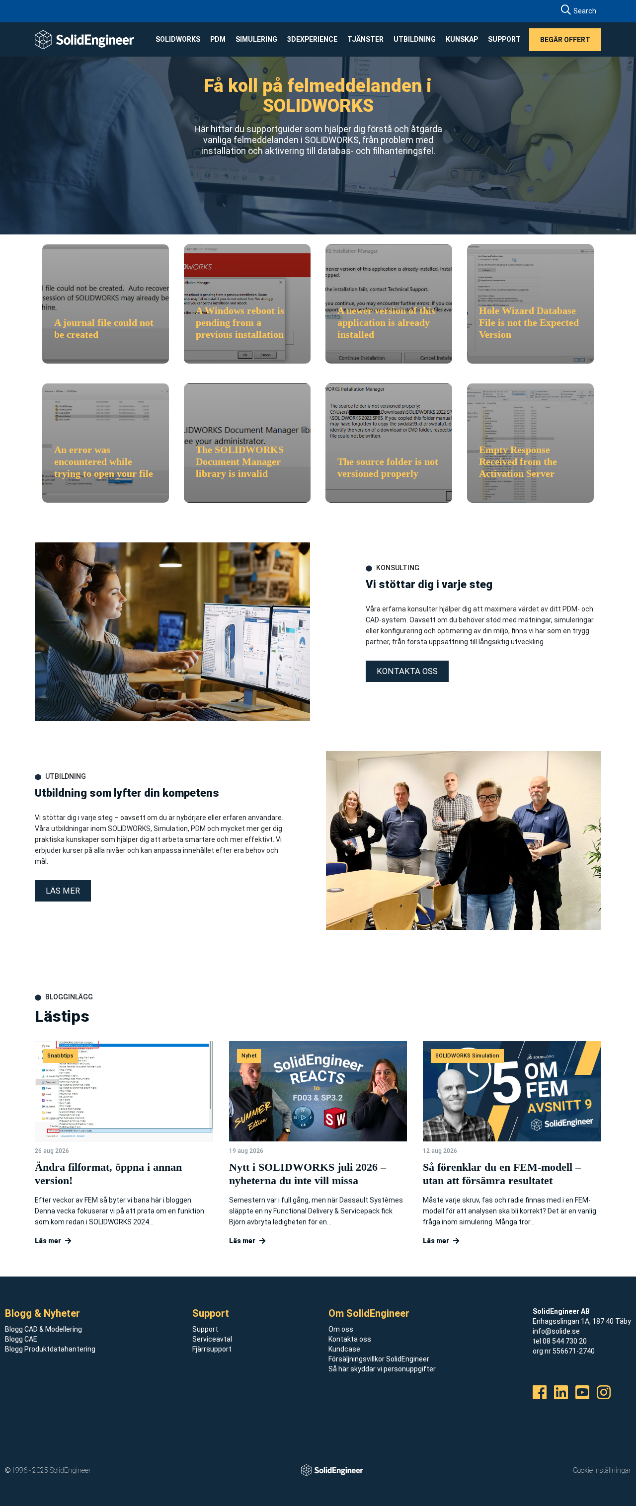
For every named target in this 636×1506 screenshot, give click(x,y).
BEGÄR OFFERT (565, 39)
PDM (218, 39)
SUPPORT (504, 39)
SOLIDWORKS (178, 39)
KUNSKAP (462, 39)
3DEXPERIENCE (312, 39)
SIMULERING (256, 39)
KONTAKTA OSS (407, 671)
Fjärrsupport (212, 1349)
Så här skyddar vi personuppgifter (382, 1369)
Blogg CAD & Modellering (43, 1329)
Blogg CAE (21, 1339)
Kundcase (344, 1349)
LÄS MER (63, 891)
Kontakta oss (349, 1339)
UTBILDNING (415, 39)
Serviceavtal (212, 1339)
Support (205, 1329)
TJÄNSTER (365, 39)
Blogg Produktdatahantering (50, 1349)
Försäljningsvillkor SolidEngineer (378, 1359)
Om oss (340, 1329)
